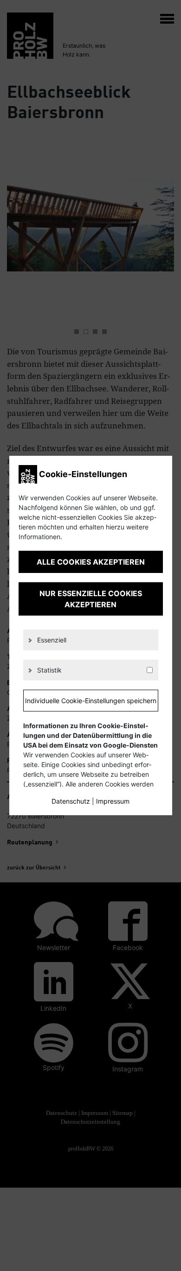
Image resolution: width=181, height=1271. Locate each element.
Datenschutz (71, 801)
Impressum (112, 801)
